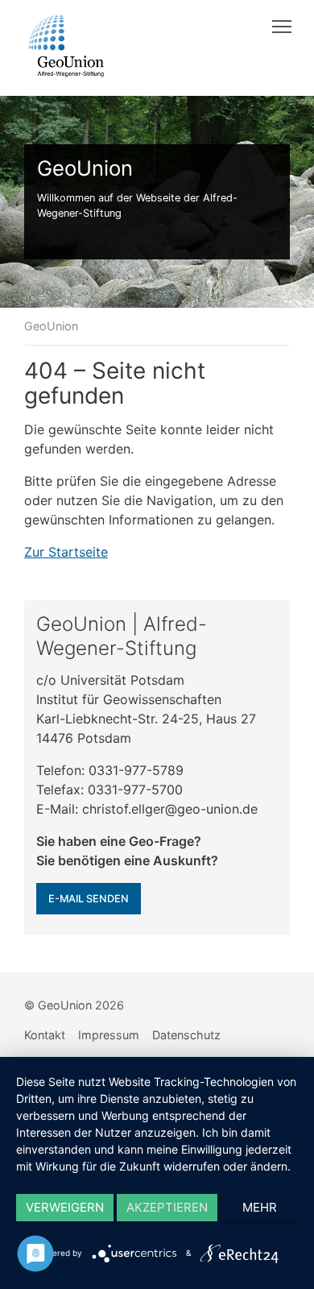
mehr (259, 1207)
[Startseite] (66, 46)
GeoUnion (51, 326)
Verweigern (65, 1207)
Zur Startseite (66, 552)
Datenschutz (186, 1035)
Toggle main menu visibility (282, 25)
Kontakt (44, 1035)
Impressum (108, 1035)
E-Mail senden (88, 899)
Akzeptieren (167, 1207)
